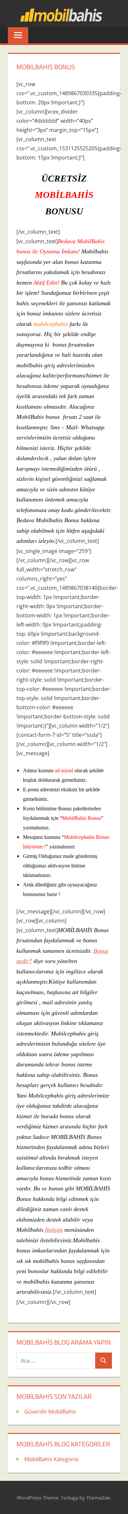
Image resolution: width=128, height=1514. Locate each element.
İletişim (54, 1229)
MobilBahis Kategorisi (51, 1459)
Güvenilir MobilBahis (50, 1411)
